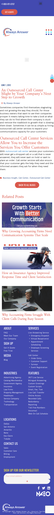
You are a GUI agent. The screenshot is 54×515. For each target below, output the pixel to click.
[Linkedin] (48, 488)
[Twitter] (43, 488)
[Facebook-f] (38, 488)
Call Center (23, 178)
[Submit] (27, 481)
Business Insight (10, 178)
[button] (40, 3)
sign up (8, 343)
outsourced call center (17, 151)
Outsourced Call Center (40, 178)
